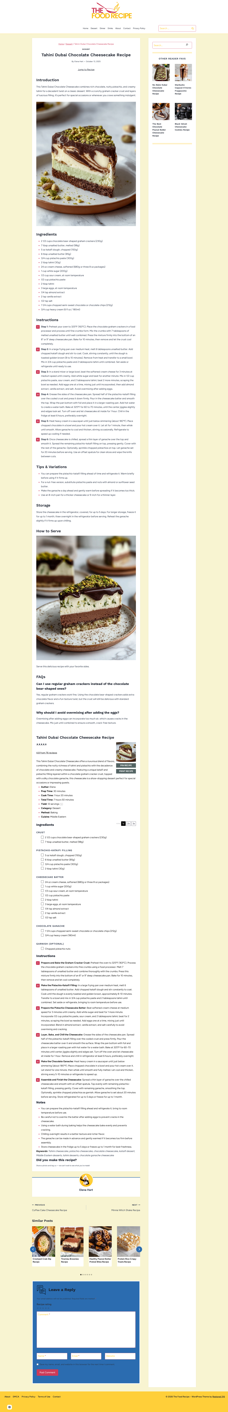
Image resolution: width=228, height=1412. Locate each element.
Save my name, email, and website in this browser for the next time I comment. (77, 1364)
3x (133, 823)
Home (85, 28)
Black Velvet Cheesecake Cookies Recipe (182, 127)
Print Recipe (126, 771)
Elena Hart (78, 61)
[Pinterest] (9, 1407)
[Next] (139, 1249)
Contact (127, 28)
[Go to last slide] (33, 1249)
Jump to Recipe (86, 69)
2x (128, 823)
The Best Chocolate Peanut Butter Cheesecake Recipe (159, 130)
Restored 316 (218, 1396)
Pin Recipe (126, 765)
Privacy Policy (139, 28)
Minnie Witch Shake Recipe (125, 1208)
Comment (44, 1314)
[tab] (81, 1274)
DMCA (16, 1396)
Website (110, 1356)
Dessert (94, 28)
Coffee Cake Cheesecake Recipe (49, 1208)
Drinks (110, 28)
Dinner (102, 28)
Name (42, 1356)
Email (75, 1356)
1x (123, 823)
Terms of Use (44, 1396)
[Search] (187, 45)
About (118, 28)
